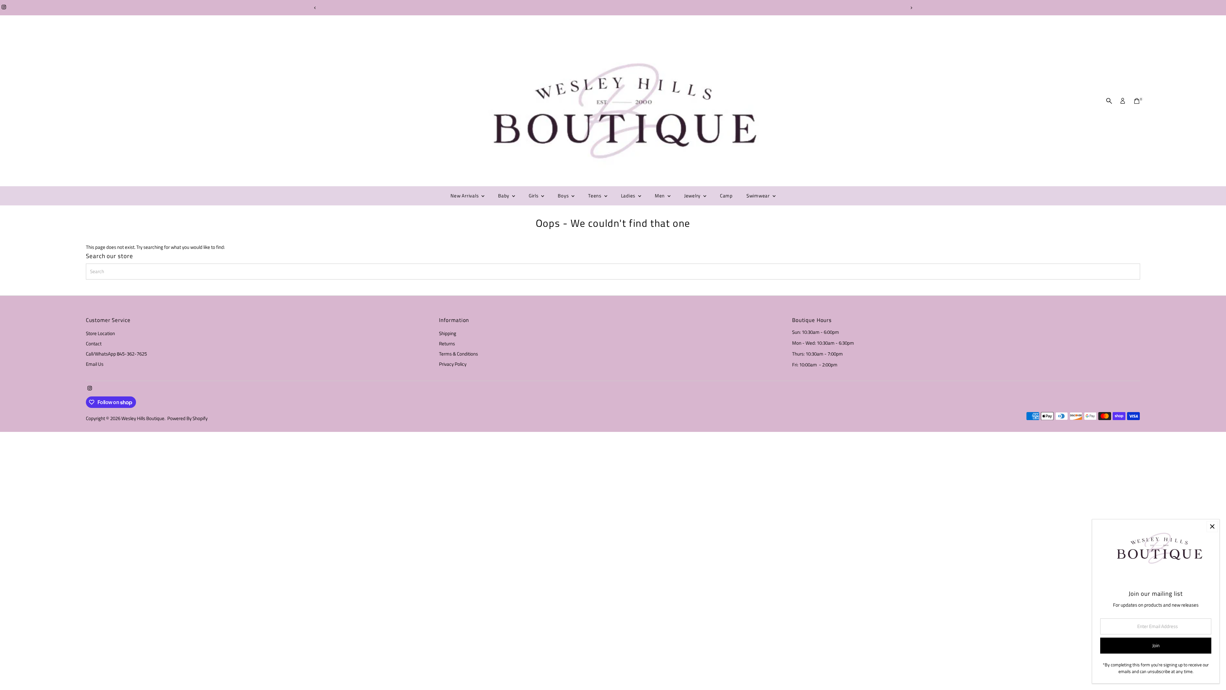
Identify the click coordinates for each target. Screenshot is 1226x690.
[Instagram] (4, 7)
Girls (534, 195)
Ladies (629, 195)
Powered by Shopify (187, 418)
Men (660, 195)
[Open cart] (1136, 101)
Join (1156, 645)
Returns (447, 343)
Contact (94, 343)
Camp (726, 195)
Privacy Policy (452, 364)
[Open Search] (1109, 101)
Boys (564, 195)
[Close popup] (1212, 526)
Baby (504, 195)
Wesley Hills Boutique (142, 418)
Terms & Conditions (458, 353)
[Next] (911, 8)
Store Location (100, 333)
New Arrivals (465, 195)
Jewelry (693, 195)
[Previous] (315, 8)
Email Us (94, 364)
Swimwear (758, 195)
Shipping (447, 333)
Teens (595, 195)
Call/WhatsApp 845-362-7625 (116, 353)
